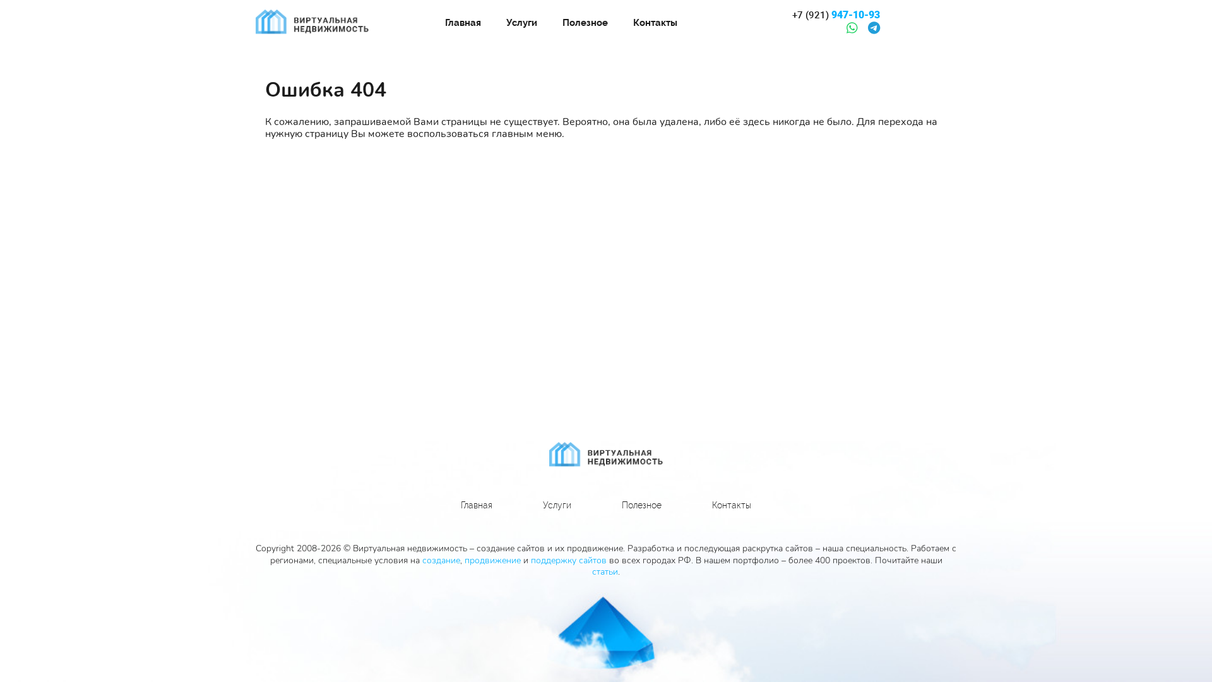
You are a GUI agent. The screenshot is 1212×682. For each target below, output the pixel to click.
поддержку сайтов (569, 560)
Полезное (585, 22)
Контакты (655, 22)
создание (441, 560)
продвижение (493, 560)
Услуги (521, 22)
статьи (605, 572)
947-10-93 (836, 15)
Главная (463, 22)
